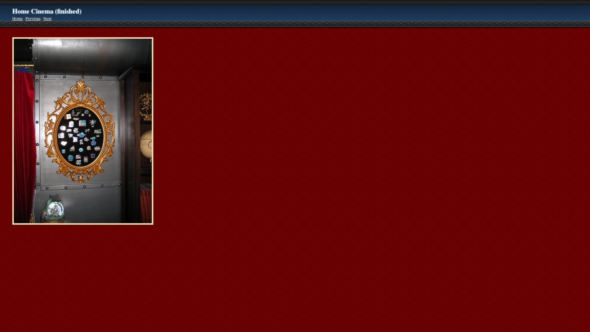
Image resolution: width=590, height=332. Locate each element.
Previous (33, 18)
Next (47, 18)
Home (17, 18)
